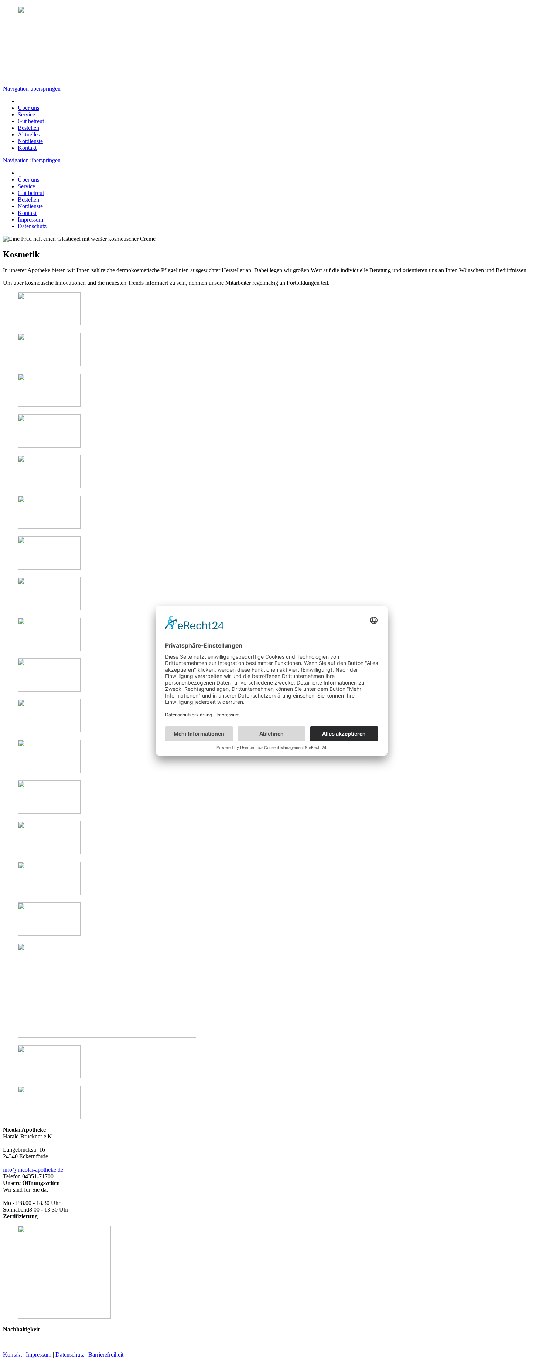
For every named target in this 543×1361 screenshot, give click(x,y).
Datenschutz (32, 226)
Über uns (28, 108)
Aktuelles (29, 134)
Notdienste (30, 141)
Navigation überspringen (32, 88)
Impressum (30, 219)
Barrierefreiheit (105, 1354)
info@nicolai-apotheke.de (33, 1169)
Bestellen (28, 128)
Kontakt (27, 148)
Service (26, 114)
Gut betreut (31, 121)
